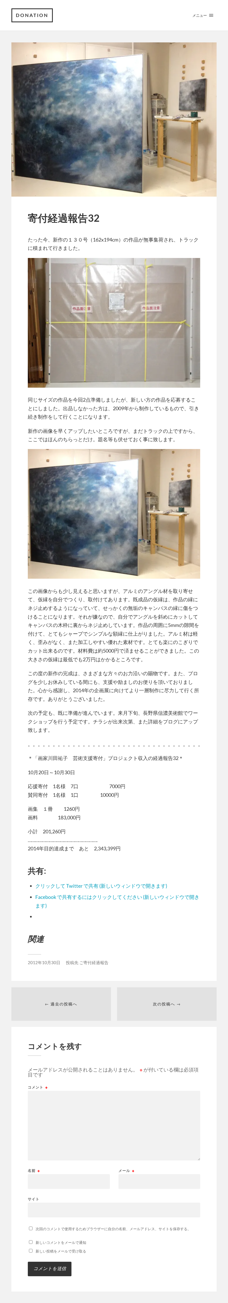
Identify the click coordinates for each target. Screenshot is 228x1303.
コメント (38, 1087)
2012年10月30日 (44, 962)
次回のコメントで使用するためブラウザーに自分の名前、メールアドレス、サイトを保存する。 (113, 1229)
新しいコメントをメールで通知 (61, 1242)
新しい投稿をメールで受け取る (61, 1251)
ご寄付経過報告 (93, 962)
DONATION (32, 15)
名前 (34, 1170)
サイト (33, 1199)
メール (126, 1170)
